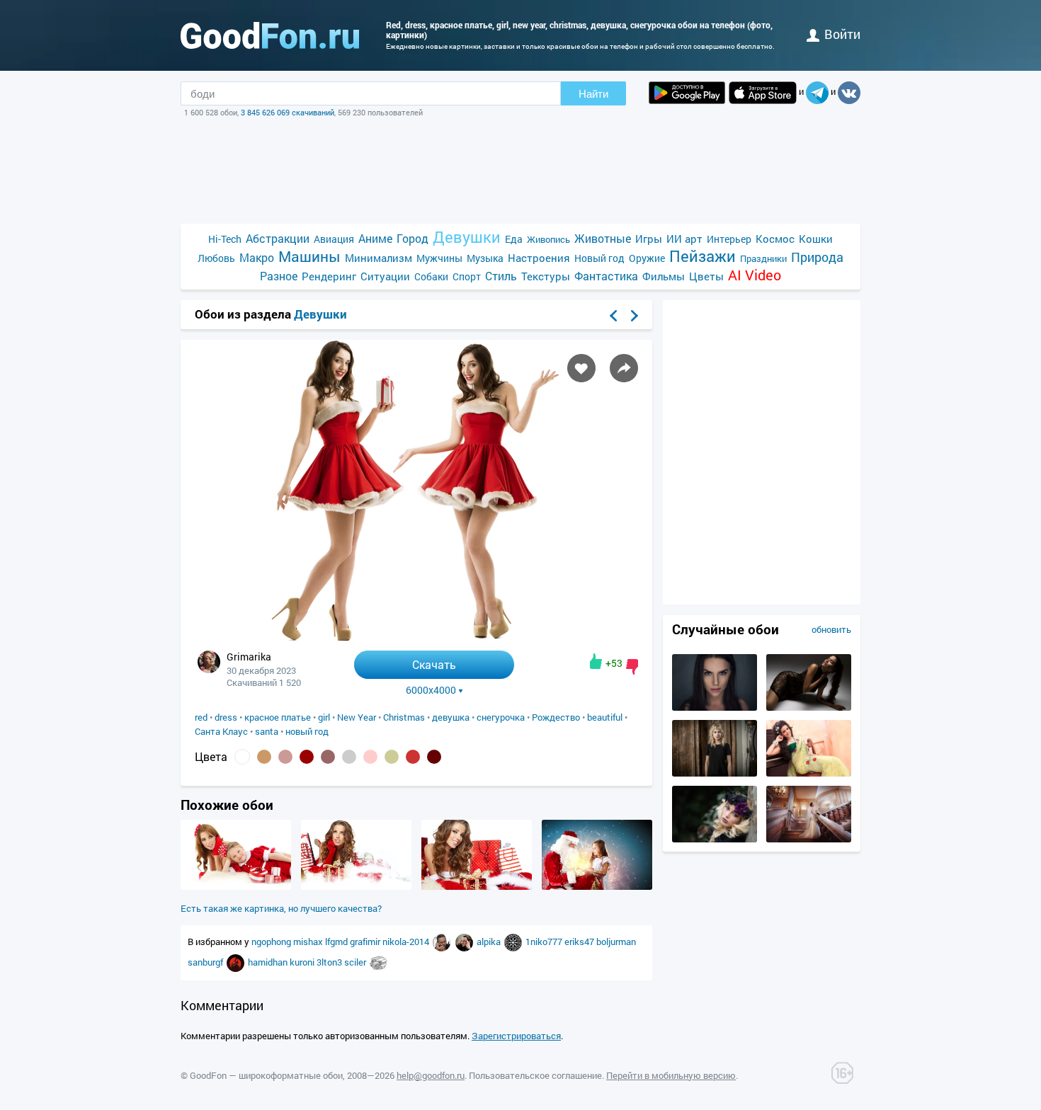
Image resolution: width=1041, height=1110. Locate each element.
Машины (309, 256)
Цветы (706, 276)
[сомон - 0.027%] (264, 757)
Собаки (431, 276)
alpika (490, 941)
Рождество (556, 717)
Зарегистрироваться (516, 1035)
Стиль (501, 275)
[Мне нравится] (596, 661)
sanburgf (206, 962)
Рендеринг (329, 276)
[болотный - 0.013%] (392, 757)
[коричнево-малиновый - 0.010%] (434, 757)
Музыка (485, 258)
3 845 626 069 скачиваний (287, 112)
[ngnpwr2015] (378, 962)
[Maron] (514, 941)
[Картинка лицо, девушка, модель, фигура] (808, 707)
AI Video (754, 275)
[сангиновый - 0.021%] (307, 757)
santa (266, 731)
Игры (648, 238)
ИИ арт (684, 238)
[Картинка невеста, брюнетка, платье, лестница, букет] (808, 838)
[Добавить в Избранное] (581, 368)
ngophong (272, 941)
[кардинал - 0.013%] (413, 757)
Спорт (467, 276)
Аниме (375, 238)
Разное (278, 275)
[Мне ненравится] (632, 667)
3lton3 (330, 962)
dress (226, 717)
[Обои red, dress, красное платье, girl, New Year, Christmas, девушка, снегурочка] (416, 636)
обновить (831, 629)
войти (842, 33)
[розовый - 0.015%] (370, 757)
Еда (514, 239)
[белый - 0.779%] (242, 757)
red (201, 717)
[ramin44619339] (442, 941)
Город (412, 238)
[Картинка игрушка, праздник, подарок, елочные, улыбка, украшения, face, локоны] (597, 886)
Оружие (647, 258)
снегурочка (501, 717)
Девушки (467, 237)
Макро (256, 257)
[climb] (465, 941)
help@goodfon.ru (431, 1075)
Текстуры (545, 276)
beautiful (604, 717)
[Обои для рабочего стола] (270, 35)
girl (324, 717)
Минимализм (378, 258)
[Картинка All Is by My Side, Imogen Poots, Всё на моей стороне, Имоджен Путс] (714, 773)
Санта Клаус (221, 731)
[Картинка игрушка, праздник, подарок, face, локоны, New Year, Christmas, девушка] (236, 886)
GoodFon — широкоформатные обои (266, 1075)
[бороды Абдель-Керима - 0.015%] (349, 757)
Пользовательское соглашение (535, 1075)
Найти (593, 94)
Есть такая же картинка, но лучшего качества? (281, 908)
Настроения (539, 258)
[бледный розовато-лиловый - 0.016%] (328, 757)
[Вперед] (634, 315)
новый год (307, 731)
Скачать (434, 664)
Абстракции (277, 238)
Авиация (334, 239)
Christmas (404, 717)
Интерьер (729, 239)
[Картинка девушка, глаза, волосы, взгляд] (714, 707)
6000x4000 (431, 690)
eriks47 (580, 941)
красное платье (277, 717)
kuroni (303, 962)
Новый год (599, 258)
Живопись (548, 239)
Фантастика (606, 275)
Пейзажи (702, 256)
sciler (356, 962)
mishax (309, 941)
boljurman (616, 941)
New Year (356, 717)
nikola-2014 (406, 941)
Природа (817, 257)
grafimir (366, 941)
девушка (451, 717)
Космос (775, 238)
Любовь (216, 258)
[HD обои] (687, 92)
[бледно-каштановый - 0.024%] (285, 757)
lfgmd (337, 941)
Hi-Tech (224, 239)
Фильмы (663, 276)
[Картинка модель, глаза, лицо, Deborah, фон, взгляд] (714, 838)
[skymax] (236, 962)
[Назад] (613, 315)
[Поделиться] (624, 368)
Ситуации (385, 276)
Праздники (763, 258)
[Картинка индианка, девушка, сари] (808, 773)
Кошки (816, 238)
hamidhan (269, 962)
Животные (602, 238)
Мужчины (439, 258)
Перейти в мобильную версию (671, 1075)
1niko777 (544, 941)
